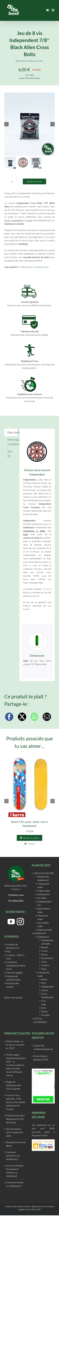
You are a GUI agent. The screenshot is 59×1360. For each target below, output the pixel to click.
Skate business (44, 929)
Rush (43, 1007)
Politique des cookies (12, 985)
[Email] (47, 717)
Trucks (44, 950)
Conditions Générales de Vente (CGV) (15, 965)
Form (43, 983)
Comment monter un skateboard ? (15, 1184)
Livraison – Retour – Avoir (16, 957)
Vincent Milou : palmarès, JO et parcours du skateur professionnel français (16, 1102)
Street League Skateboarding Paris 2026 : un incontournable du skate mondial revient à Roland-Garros (16, 1065)
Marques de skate (43, 885)
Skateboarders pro (44, 903)
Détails (31, 843)
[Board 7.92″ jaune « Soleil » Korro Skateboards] (29, 785)
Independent (45, 986)
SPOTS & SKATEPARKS (40, 1020)
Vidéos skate (43, 890)
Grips (44, 961)
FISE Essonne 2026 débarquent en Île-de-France (15, 1119)
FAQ (8, 951)
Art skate (41, 897)
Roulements (45, 958)
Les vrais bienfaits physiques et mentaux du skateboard (14, 1170)
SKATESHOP (40, 933)
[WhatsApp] (34, 717)
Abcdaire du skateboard (43, 878)
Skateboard (43, 936)
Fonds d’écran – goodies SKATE (41, 1058)
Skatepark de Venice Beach (16, 1144)
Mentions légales (14, 972)
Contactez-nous (16, 894)
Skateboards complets (45, 942)
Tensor (44, 1011)
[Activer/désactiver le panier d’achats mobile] (47, 10)
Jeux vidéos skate (43, 924)
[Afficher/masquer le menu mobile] (53, 10)
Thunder (45, 1015)
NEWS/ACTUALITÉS (43, 873)
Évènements (43, 894)
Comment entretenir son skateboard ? (13, 1156)
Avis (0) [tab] (9, 454)
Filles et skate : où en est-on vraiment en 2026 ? (15, 1045)
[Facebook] (9, 717)
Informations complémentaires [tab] (12, 442)
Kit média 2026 (15, 900)
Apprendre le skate (43, 910)
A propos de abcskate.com (12, 946)
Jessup (44, 990)
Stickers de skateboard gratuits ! (43, 1049)
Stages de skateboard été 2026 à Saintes (13, 1085)
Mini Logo (43, 1002)
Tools (43, 968)
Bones (44, 979)
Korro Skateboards (45, 995)
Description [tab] (12, 432)
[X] (22, 717)
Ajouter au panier (34, 181)
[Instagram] (20, 921)
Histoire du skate (42, 917)
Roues (44, 954)
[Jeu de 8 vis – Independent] (29, 124)
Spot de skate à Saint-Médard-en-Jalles (14, 1132)
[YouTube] (11, 921)
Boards (44, 947)
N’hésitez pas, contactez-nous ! (34, 266)
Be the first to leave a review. (30, 60)
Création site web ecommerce (17, 1206)
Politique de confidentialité (13, 978)
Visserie (45, 965)
